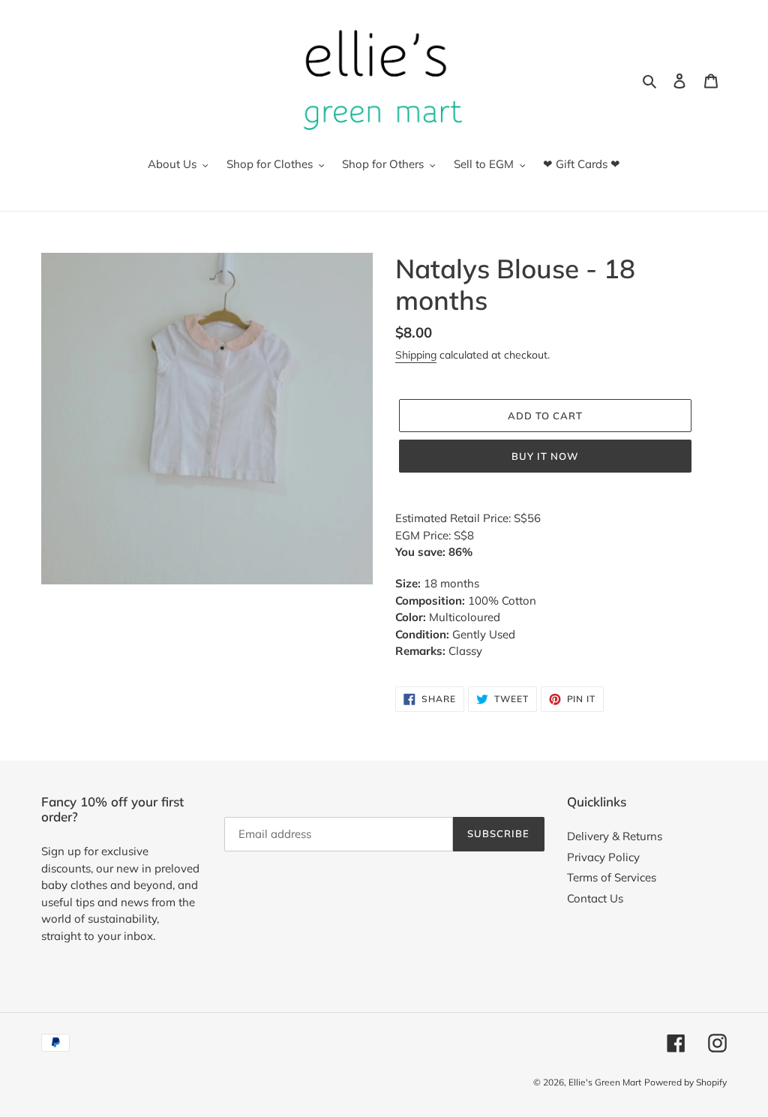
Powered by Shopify (685, 1082)
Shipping (415, 355)
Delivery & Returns (614, 836)
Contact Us (595, 898)
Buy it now (545, 456)
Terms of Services (611, 877)
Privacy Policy (603, 857)
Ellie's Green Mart (604, 1082)
